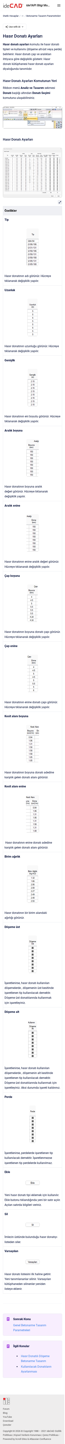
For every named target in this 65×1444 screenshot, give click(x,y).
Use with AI (14, 26)
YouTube (7, 1417)
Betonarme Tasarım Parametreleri (43, 16)
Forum (6, 1409)
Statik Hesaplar (11, 16)
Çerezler (7, 1425)
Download (8, 1421)
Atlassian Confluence (40, 1439)
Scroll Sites (21, 1439)
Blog (5, 1413)
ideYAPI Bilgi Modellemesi (38, 5)
